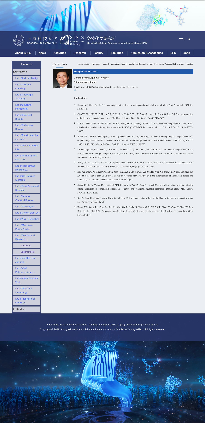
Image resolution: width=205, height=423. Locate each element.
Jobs (187, 52)
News (42, 52)
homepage (96, 64)
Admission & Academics (147, 52)
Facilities (117, 52)
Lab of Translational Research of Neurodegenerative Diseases (147, 64)
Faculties (189, 64)
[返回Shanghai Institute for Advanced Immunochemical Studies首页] (35, 33)
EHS (173, 52)
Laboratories (116, 64)
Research (79, 52)
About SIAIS (23, 52)
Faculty (98, 52)
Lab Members (178, 64)
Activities (59, 52)
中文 (181, 39)
